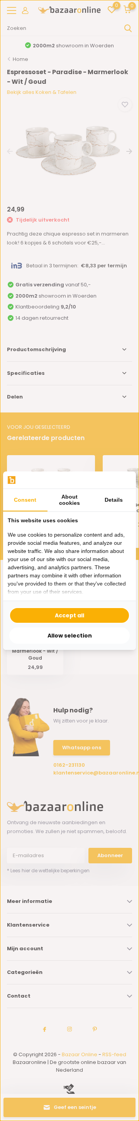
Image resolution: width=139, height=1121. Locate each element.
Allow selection (69, 635)
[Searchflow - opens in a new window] (121, 480)
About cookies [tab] (69, 500)
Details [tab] (114, 500)
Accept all (69, 615)
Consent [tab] (25, 500)
